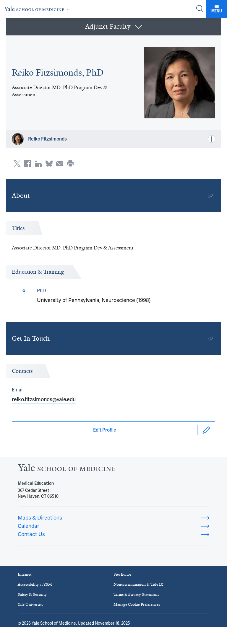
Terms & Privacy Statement (136, 594)
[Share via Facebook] (27, 163)
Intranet (24, 574)
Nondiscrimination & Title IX (138, 584)
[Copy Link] (210, 195)
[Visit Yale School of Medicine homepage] (66, 469)
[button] (113, 26)
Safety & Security (32, 594)
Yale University (30, 604)
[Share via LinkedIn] (38, 163)
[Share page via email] (59, 163)
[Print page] (70, 163)
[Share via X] (17, 163)
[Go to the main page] (38, 8)
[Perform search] (199, 9)
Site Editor (122, 574)
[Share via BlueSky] (49, 163)
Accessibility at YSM (35, 584)
